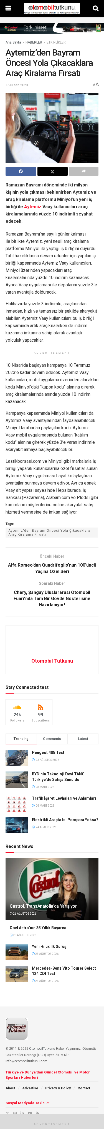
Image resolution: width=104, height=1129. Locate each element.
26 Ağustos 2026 (24, 913)
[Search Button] (95, 8)
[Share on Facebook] (21, 171)
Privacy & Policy (58, 1088)
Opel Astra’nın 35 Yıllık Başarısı (38, 928)
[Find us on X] (7, 1113)
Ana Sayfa (13, 42)
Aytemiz (32, 206)
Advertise (30, 1088)
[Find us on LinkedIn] (22, 1113)
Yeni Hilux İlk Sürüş (49, 946)
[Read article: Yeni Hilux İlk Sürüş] (17, 952)
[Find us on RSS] (37, 1113)
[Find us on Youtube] (30, 1113)
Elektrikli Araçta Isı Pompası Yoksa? (65, 820)
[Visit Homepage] (52, 8)
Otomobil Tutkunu (52, 661)
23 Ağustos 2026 (24, 935)
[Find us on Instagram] (15, 1113)
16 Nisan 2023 (17, 85)
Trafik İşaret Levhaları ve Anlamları (64, 798)
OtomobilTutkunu (42, 1049)
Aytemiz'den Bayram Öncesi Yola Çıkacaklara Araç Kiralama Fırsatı (49, 532)
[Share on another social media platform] (83, 171)
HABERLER (34, 42)
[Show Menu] (8, 8)
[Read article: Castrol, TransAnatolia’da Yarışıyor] (52, 891)
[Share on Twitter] (52, 171)
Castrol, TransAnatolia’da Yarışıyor (43, 906)
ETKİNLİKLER (56, 42)
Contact (84, 1088)
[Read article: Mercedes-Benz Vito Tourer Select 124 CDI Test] (17, 974)
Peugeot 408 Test (48, 752)
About (10, 1088)
